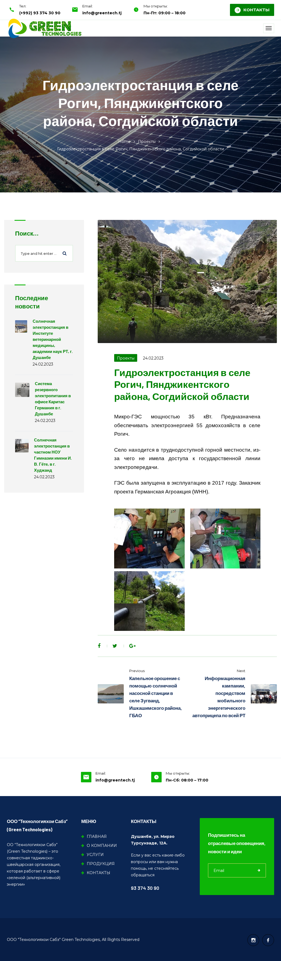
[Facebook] (99, 646)
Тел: (22, 6)
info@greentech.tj (102, 12)
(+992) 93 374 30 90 (39, 12)
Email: (87, 6)
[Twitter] (115, 646)
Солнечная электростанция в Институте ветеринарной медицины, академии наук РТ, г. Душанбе (53, 339)
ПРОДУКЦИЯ (101, 863)
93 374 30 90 (145, 888)
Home (124, 141)
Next (241, 671)
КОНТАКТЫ (256, 9)
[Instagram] (253, 940)
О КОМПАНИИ (102, 845)
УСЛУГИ (95, 854)
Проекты (147, 141)
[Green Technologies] (45, 28)
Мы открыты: (156, 6)
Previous (137, 671)
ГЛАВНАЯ (97, 836)
